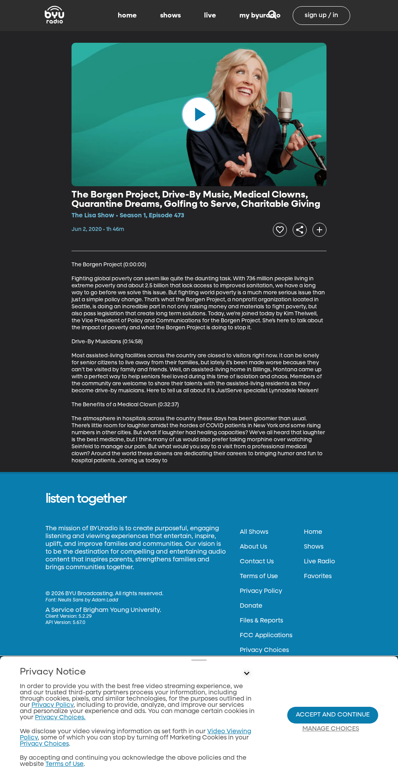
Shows (313, 547)
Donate (251, 606)
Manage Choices (330, 729)
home (127, 15)
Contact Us (257, 562)
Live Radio (319, 562)
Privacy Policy (261, 591)
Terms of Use (259, 576)
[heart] (280, 230)
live (210, 15)
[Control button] (246, 673)
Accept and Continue (333, 715)
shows (170, 15)
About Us (253, 547)
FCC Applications (266, 636)
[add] (319, 230)
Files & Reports (261, 621)
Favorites (318, 576)
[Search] (272, 15)
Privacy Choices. (60, 718)
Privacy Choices (264, 650)
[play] (199, 114)
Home (313, 532)
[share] (300, 230)
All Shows (254, 532)
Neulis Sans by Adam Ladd (88, 600)
